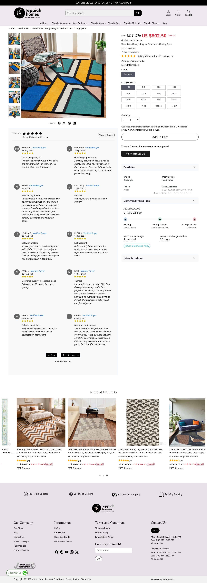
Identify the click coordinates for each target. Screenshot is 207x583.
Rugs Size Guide (62, 536)
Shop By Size (114, 23)
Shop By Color (97, 23)
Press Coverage (21, 541)
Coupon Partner (21, 550)
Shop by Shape (151, 23)
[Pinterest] (61, 552)
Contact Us (19, 536)
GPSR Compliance (63, 541)
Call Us (155, 530)
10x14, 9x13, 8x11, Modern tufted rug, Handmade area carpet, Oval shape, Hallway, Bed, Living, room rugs (27, 451)
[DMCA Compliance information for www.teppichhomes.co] (24, 565)
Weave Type (168, 176)
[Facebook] (56, 552)
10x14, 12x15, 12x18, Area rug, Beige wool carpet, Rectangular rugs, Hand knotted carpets (76, 451)
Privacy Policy (72, 579)
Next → (75, 355)
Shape (127, 176)
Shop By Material (132, 23)
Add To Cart (160, 137)
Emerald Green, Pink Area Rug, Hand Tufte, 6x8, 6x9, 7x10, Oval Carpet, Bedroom (179, 451)
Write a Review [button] (106, 135)
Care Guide (59, 532)
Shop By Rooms (80, 23)
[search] (138, 13)
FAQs (57, 528)
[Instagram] (72, 552)
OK (98, 558)
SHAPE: (124, 69)
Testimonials (20, 545)
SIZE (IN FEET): (128, 82)
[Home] (28, 13)
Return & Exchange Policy (137, 245)
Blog (165, 23)
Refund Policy (101, 532)
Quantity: (125, 115)
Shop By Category (60, 23)
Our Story (18, 528)
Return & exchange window (173, 236)
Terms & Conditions (54, 579)
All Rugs (44, 23)
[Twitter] (77, 552)
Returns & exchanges (134, 236)
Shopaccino (168, 579)
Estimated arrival (132, 208)
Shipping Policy (102, 528)
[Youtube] (66, 552)
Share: (52, 123)
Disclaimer (86, 579)
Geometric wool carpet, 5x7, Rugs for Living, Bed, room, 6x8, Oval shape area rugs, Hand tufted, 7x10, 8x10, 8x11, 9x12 (129, 451)
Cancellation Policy (104, 536)
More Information (130, 64)
